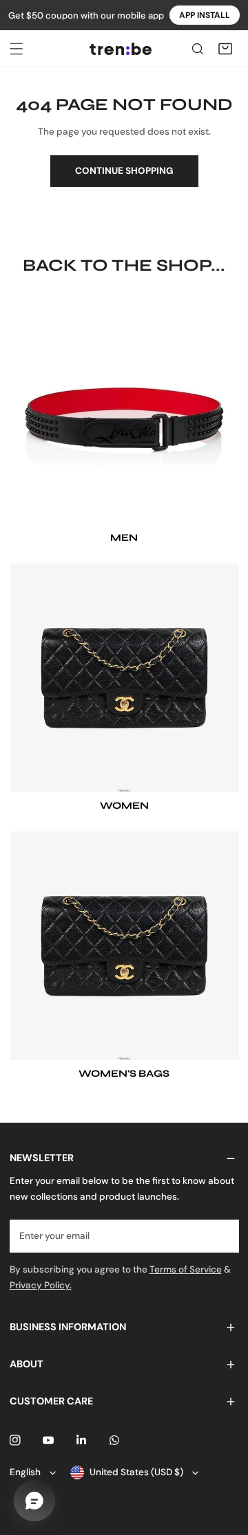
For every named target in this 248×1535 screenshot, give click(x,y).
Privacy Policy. (41, 1285)
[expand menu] (16, 49)
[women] (124, 677)
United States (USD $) (136, 1472)
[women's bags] (124, 945)
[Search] (197, 49)
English (25, 1472)
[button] (225, 49)
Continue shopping (124, 171)
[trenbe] (121, 49)
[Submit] (222, 1235)
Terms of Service (185, 1269)
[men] (124, 409)
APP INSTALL (204, 15)
